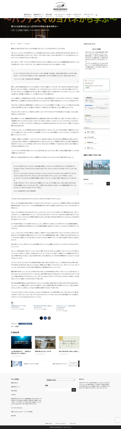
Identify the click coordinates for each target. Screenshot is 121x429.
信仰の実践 (14, 390)
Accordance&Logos (16, 408)
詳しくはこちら (103, 388)
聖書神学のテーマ (15, 387)
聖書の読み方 (14, 383)
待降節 (16, 326)
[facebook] (98, 72)
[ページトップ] (117, 425)
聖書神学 (26, 30)
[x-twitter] (95, 72)
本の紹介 (13, 394)
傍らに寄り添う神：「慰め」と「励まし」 (43, 306)
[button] (97, 85)
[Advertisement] (97, 202)
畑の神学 (13, 415)
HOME (14, 43)
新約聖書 (19, 43)
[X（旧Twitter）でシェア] (41, 318)
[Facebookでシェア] (45, 318)
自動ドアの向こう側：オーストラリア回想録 (21, 412)
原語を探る (26, 401)
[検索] (108, 183)
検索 (46, 385)
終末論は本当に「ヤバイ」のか (18, 306)
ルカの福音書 (19, 30)
